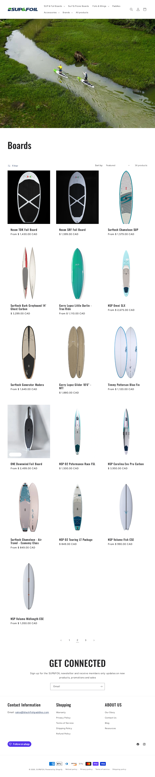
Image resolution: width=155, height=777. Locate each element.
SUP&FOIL (40, 769)
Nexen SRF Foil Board (72, 229)
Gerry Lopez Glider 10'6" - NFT (75, 386)
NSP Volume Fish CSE (121, 539)
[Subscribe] (101, 686)
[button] (54, 6)
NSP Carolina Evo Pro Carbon (126, 464)
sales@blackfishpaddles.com (32, 712)
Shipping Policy (64, 728)
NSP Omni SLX (116, 305)
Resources (110, 728)
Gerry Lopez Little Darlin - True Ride (75, 307)
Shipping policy (119, 769)
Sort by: (99, 165)
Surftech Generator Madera (27, 384)
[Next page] (94, 640)
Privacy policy (86, 769)
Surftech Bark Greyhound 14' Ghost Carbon (28, 307)
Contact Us (111, 717)
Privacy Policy (63, 717)
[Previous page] (61, 640)
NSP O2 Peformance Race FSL (77, 464)
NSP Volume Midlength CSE (27, 619)
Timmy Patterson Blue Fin (124, 384)
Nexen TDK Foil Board (24, 229)
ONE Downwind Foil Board (26, 464)
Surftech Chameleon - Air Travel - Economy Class (26, 541)
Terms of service (102, 769)
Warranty (61, 712)
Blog (107, 723)
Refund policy (71, 769)
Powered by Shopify (54, 769)
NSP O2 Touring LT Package (75, 539)
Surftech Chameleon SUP (123, 229)
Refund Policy (63, 733)
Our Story (110, 712)
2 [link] (77, 640)
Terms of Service (65, 723)
